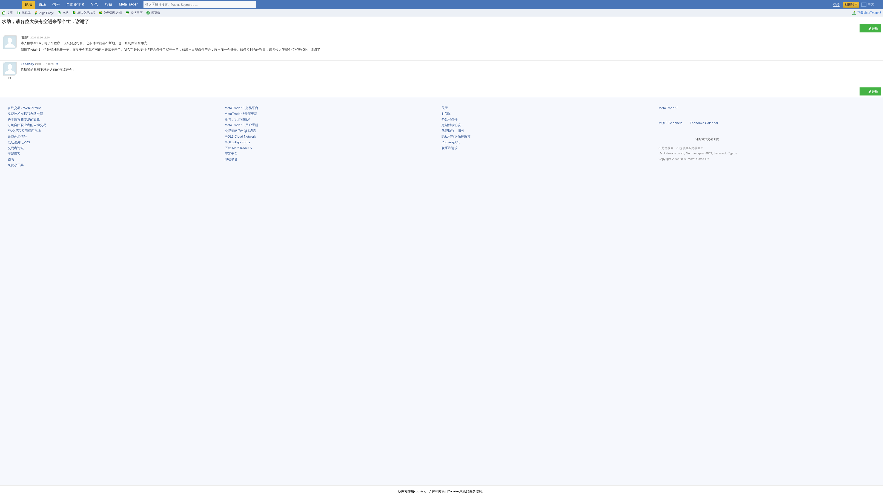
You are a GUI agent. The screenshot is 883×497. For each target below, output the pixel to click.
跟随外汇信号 (17, 136)
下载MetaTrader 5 (869, 12)
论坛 (28, 4)
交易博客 (14, 153)
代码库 (26, 12)
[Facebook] (661, 139)
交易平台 (241, 108)
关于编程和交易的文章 (24, 119)
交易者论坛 (16, 148)
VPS (95, 4)
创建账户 (851, 4)
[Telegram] (668, 139)
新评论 (873, 28)
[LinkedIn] (691, 139)
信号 (56, 4)
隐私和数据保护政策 (456, 136)
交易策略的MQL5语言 (240, 131)
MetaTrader (128, 4)
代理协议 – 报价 (453, 131)
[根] (3, 29)
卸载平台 (231, 159)
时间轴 (446, 114)
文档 (66, 12)
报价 (108, 4)
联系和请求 (450, 148)
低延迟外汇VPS (19, 142)
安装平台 (231, 153)
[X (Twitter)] (676, 139)
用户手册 (241, 125)
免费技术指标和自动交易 (25, 114)
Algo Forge (46, 13)
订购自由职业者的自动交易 (27, 125)
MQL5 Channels (670, 123)
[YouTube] (683, 139)
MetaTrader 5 (668, 108)
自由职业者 (75, 4)
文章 (10, 12)
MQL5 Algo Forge (237, 142)
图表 (11, 159)
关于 (445, 108)
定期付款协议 (451, 125)
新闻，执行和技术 (237, 119)
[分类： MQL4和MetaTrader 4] (9, 30)
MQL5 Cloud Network (240, 136)
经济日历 (137, 12)
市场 (42, 4)
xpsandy (27, 64)
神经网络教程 (113, 12)
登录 (836, 4)
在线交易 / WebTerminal (25, 108)
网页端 (155, 12)
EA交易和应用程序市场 (24, 131)
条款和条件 (450, 119)
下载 (238, 148)
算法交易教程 (86, 12)
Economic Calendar (704, 123)
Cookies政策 (451, 142)
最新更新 (241, 114)
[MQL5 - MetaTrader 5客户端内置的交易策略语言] (11, 4)
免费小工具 (16, 165)
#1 (58, 64)
